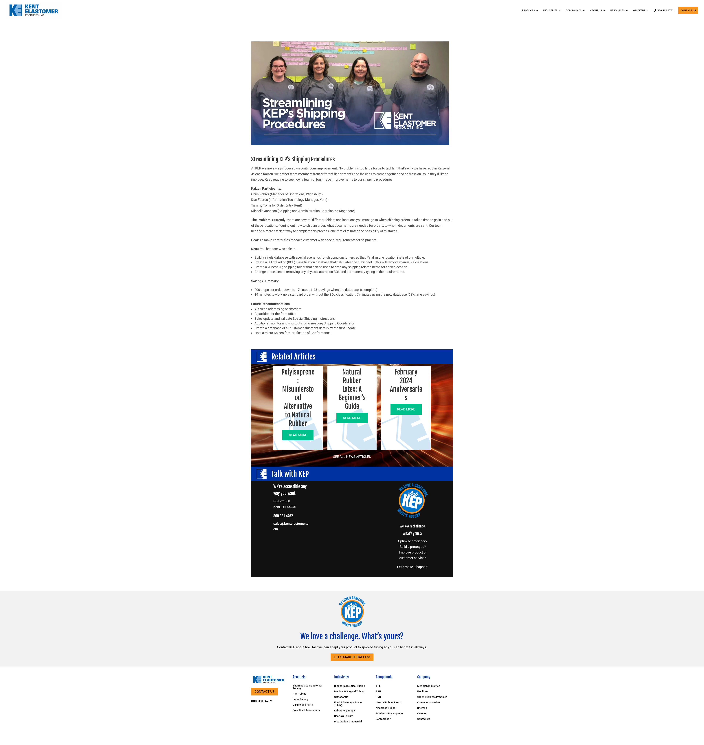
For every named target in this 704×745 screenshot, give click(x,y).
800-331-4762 (261, 701)
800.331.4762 (665, 10)
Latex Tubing (300, 699)
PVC (378, 697)
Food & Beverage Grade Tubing (348, 703)
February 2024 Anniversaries (406, 385)
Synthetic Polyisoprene (389, 713)
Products (528, 10)
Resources (617, 10)
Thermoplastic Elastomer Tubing (307, 687)
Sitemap (422, 708)
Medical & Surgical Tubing (349, 691)
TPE (378, 686)
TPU (378, 691)
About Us (596, 10)
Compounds (574, 10)
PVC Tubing (299, 693)
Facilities (422, 691)
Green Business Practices (432, 697)
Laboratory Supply (344, 710)
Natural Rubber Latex (388, 702)
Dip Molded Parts (303, 704)
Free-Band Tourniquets (306, 710)
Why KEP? (639, 10)
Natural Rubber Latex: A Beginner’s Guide (352, 389)
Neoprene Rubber (386, 708)
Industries (550, 10)
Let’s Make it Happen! (352, 657)
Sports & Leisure (343, 716)
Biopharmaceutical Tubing (349, 686)
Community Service (428, 702)
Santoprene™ (383, 719)
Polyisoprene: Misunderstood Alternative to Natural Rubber (297, 398)
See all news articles (352, 457)
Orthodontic (341, 697)
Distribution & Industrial (348, 721)
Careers (421, 713)
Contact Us (688, 10)
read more (298, 435)
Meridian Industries (428, 686)
